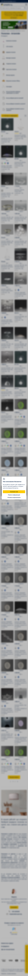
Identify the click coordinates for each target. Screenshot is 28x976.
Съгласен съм (14, 492)
